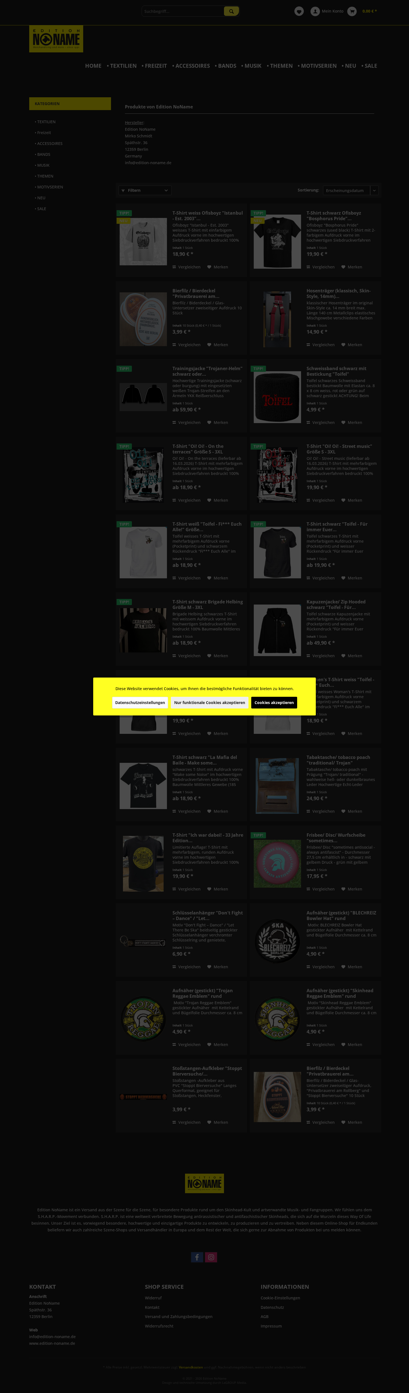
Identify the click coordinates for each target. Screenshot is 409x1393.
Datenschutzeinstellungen (140, 702)
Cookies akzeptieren (274, 702)
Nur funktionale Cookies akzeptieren (209, 702)
